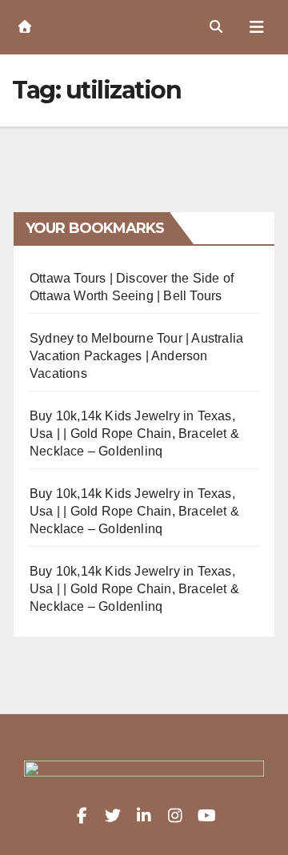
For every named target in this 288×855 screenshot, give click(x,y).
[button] (216, 27)
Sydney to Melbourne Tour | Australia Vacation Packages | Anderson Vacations (136, 355)
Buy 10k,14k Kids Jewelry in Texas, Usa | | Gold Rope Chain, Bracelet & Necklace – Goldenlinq (134, 433)
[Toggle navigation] (256, 27)
